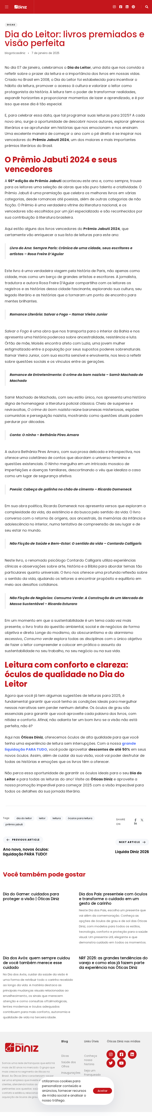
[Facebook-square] (120, 6)
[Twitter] (110, 1063)
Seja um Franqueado (92, 1073)
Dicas (11, 24)
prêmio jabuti (14, 824)
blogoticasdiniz (15, 53)
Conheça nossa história (90, 1060)
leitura (57, 818)
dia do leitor (24, 818)
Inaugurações (70, 1073)
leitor (42, 818)
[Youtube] (121, 1063)
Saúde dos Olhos (68, 1064)
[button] (8, 7)
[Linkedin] (127, 6)
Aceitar (102, 1091)
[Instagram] (114, 6)
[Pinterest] (133, 6)
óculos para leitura (80, 818)
